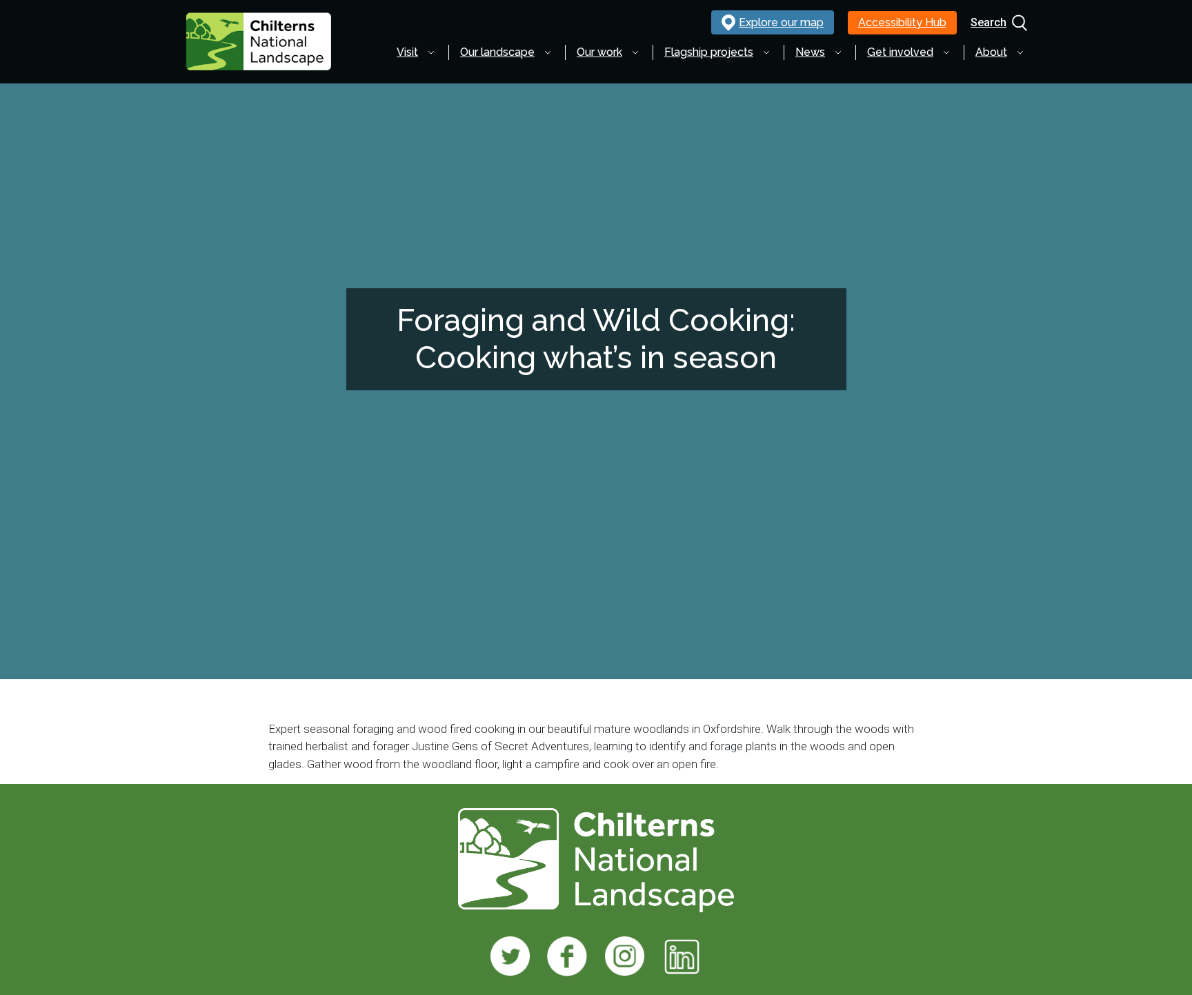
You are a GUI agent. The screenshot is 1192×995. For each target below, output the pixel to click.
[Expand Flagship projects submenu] (766, 52)
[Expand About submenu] (1020, 52)
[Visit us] (510, 956)
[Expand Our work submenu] (635, 52)
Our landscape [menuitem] (497, 52)
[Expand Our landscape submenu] (548, 52)
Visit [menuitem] (407, 52)
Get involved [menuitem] (900, 52)
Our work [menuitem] (599, 52)
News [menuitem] (810, 52)
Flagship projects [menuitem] (708, 52)
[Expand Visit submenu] (431, 52)
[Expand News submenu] (838, 52)
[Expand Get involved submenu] (946, 52)
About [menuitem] (991, 52)
